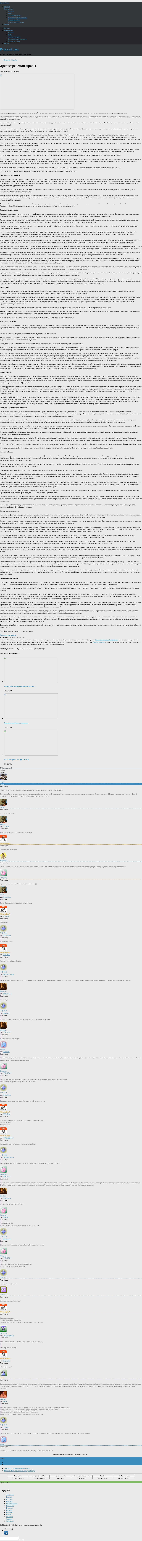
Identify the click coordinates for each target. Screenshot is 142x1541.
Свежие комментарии (16, 22)
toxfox (5, 1401)
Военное (9, 1497)
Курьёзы (14, 60)
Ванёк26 (6, 1013)
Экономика (10, 1521)
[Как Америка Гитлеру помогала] (31, 718)
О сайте (11, 11)
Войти (6, 24)
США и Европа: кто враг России (16, 759)
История (7, 60)
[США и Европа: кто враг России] (31, 755)
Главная (7, 7)
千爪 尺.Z (6, 955)
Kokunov (6, 1427)
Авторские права (14, 15)
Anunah (6, 826)
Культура (9, 1508)
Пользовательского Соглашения (106, 640)
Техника (9, 1519)
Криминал (10, 1506)
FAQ (10, 13)
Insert (21, 1540)
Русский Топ (4, 3)
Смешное (9, 1517)
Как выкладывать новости (17, 17)
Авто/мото (10, 1495)
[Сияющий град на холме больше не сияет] (31, 681)
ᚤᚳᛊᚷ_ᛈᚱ (6, 1361)
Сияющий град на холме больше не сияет (19, 686)
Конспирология (11, 1503)
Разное (8, 1514)
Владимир (7, 897)
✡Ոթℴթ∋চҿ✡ (8, 974)
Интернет (9, 1499)
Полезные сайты (14, 20)
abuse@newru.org (99, 642)
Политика (9, 1512)
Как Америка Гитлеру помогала (16, 723)
